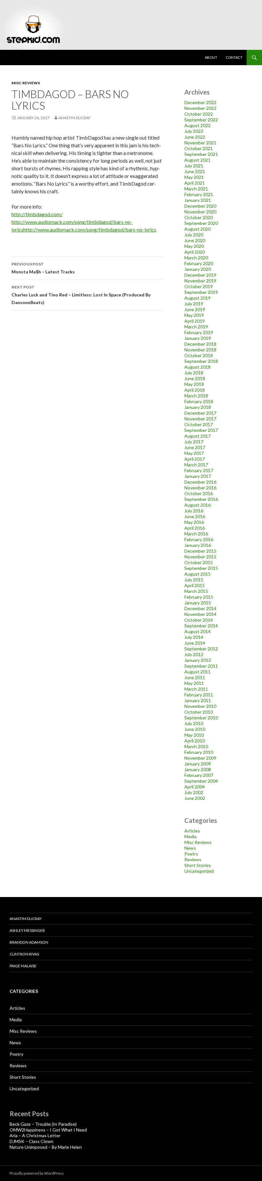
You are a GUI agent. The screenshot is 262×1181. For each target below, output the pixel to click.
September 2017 (201, 430)
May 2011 (194, 683)
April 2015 (194, 585)
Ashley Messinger (27, 930)
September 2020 (201, 223)
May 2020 (194, 246)
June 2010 (194, 729)
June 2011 (194, 677)
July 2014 (193, 637)
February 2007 (198, 775)
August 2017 (197, 436)
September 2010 (201, 717)
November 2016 (200, 487)
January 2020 (197, 269)
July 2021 (193, 165)
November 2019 (200, 280)
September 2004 (201, 781)
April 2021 (194, 183)
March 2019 (196, 326)
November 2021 (200, 142)
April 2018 (194, 390)
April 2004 (194, 786)
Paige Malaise (23, 965)
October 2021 (198, 148)
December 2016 (200, 482)
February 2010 (198, 752)
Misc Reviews (26, 83)
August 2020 (197, 229)
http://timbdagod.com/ (37, 214)
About (211, 57)
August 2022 (197, 125)
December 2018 (200, 344)
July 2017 (193, 441)
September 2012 (201, 648)
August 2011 (197, 671)
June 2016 (194, 516)
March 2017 (196, 464)
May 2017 (194, 453)
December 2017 (200, 413)
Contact (234, 57)
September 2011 (201, 666)
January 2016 (197, 545)
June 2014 (194, 643)
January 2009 (197, 763)
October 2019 (198, 286)
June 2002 (194, 798)
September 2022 (201, 119)
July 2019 (193, 303)
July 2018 (193, 372)
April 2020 (194, 252)
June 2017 (194, 447)
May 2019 (194, 315)
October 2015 (198, 562)
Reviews (192, 859)
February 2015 (198, 597)
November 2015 (200, 556)
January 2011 (197, 700)
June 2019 (194, 309)
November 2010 (200, 706)
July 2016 (193, 510)
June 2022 (194, 137)
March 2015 (196, 591)
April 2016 (194, 528)
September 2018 (201, 361)
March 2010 (196, 746)
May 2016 (194, 522)
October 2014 (198, 620)
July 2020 (193, 234)
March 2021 (196, 188)
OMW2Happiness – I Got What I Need (48, 1129)
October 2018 (198, 355)
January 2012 (197, 660)
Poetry (191, 853)
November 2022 (200, 108)
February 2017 (198, 470)
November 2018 (200, 349)
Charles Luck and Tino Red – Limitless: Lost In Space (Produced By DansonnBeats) (81, 295)
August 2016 (197, 505)
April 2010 (194, 740)
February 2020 (198, 263)
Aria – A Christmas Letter (35, 1135)
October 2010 (198, 712)
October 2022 (198, 114)
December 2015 (200, 551)
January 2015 (197, 602)
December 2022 (200, 102)
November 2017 (200, 418)
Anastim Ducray (74, 117)
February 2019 (198, 332)
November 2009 (200, 758)
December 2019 (200, 275)
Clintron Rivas (24, 954)
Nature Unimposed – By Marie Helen (46, 1147)
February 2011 (198, 694)
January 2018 (197, 407)
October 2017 (198, 424)
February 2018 (198, 401)
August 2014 (197, 631)
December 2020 (200, 206)
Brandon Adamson (29, 942)
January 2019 (197, 338)
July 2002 (193, 792)
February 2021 (198, 194)
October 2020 (198, 217)
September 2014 (201, 625)
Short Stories (197, 865)
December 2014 (200, 608)
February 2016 (198, 539)
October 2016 (198, 493)
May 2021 (194, 177)
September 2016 (201, 499)
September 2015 (201, 568)
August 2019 (197, 298)
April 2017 (194, 459)
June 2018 (194, 378)
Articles (192, 830)
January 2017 (197, 476)
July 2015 (193, 579)
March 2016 (196, 533)
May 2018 (194, 384)
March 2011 (196, 689)
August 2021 (197, 160)
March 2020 (196, 257)
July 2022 (193, 131)
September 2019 (201, 292)
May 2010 (194, 735)
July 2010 (193, 723)
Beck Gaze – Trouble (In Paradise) (43, 1124)
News (190, 848)
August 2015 (197, 574)
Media (190, 836)
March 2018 (196, 395)
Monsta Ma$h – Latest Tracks (43, 268)
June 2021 (194, 171)
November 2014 (200, 614)
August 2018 (197, 367)
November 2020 (200, 211)
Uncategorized (199, 871)
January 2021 (197, 200)
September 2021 (201, 154)
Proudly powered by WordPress (37, 1173)
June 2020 (194, 240)
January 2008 (197, 769)
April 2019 (194, 321)
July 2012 (193, 654)
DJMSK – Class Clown (31, 1141)
